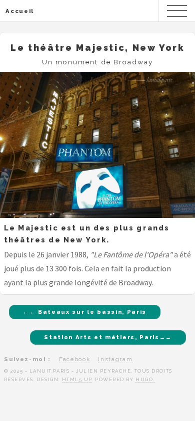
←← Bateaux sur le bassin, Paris (84, 311)
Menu (177, 11)
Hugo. (145, 379)
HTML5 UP (77, 379)
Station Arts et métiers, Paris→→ (108, 337)
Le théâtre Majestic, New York (97, 47)
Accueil (20, 10)
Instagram (115, 359)
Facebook (74, 359)
